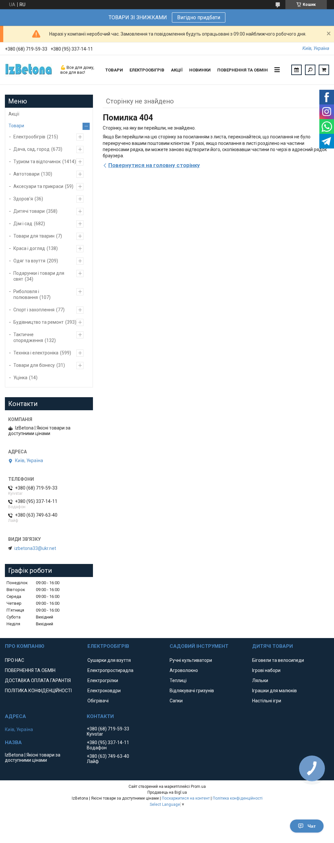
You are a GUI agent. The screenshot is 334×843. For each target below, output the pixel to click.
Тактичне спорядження (28, 337)
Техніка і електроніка (35, 352)
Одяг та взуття (29, 260)
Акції (13, 114)
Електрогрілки (102, 680)
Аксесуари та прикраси (38, 186)
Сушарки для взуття (109, 660)
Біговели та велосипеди (278, 660)
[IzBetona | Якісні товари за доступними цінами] (29, 69)
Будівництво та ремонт (38, 322)
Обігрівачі (98, 700)
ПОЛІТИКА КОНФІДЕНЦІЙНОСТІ (38, 690)
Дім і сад (22, 223)
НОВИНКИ (200, 70)
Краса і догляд (29, 248)
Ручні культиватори (191, 660)
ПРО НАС (14, 660)
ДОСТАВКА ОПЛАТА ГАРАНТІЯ (38, 680)
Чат (312, 826)
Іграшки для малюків (274, 690)
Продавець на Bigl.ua (167, 792)
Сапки (176, 700)
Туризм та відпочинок (37, 161)
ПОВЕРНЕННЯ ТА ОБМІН (242, 70)
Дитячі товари (29, 211)
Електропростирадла (110, 670)
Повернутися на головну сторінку (154, 165)
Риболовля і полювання (26, 294)
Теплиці (178, 680)
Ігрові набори (266, 670)
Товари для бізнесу (34, 365)
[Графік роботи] (296, 70)
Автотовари (26, 174)
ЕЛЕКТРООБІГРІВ (146, 70)
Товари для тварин (33, 236)
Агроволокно (184, 670)
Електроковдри (104, 690)
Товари (16, 125)
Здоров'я (23, 198)
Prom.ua (198, 786)
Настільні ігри (266, 700)
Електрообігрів (29, 136)
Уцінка (20, 377)
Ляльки (260, 680)
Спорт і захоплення (33, 309)
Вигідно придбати (198, 17)
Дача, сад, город (31, 149)
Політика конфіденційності (238, 798)
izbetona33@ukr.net (35, 548)
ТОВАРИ (114, 70)
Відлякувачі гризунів (192, 690)
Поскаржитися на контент (186, 798)
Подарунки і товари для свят (38, 276)
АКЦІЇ (177, 70)
